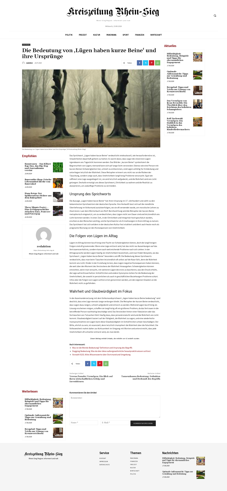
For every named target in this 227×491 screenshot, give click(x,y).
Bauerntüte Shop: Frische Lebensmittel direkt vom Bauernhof (38, 181)
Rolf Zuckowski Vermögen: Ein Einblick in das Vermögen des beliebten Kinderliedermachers (178, 124)
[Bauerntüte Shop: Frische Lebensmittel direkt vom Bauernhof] (58, 183)
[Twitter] (145, 62)
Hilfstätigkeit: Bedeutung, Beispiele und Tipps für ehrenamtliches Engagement (38, 402)
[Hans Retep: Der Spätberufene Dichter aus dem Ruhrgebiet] (58, 197)
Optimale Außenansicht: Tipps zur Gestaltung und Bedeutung (38, 417)
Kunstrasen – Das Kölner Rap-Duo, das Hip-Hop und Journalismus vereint (38, 167)
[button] (215, 15)
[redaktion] (23, 63)
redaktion (29, 63)
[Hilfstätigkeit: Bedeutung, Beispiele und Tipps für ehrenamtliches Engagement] (58, 403)
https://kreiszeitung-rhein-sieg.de (43, 250)
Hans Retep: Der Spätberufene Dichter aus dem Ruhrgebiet (38, 195)
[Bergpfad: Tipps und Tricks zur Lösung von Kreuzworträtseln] (58, 433)
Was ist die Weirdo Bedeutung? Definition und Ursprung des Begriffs (102, 347)
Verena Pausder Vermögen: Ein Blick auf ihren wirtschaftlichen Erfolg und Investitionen (91, 379)
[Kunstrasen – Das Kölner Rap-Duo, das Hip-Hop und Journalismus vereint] (58, 167)
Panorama (26, 45)
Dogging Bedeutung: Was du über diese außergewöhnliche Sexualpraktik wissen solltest (111, 351)
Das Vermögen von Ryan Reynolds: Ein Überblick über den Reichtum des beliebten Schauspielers (179, 105)
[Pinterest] (151, 62)
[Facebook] (139, 62)
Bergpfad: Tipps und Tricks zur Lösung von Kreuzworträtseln (36, 431)
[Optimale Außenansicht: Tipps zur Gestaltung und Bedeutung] (58, 419)
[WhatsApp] (157, 62)
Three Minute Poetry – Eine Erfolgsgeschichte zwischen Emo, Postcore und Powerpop (37, 210)
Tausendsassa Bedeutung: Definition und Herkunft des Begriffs (140, 377)
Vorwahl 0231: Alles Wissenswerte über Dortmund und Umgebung (101, 354)
